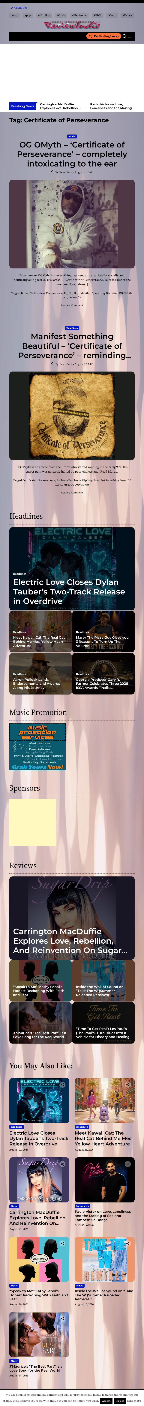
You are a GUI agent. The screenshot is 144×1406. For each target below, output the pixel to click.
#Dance (127, 15)
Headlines (72, 328)
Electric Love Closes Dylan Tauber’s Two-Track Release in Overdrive (69, 591)
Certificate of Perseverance (46, 293)
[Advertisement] (72, 74)
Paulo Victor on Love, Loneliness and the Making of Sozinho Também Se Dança (111, 110)
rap (65, 297)
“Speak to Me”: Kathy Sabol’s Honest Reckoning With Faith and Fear (38, 991)
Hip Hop (74, 293)
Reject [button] (120, 1400)
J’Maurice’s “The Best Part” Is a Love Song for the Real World (39, 1035)
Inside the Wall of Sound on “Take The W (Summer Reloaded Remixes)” (100, 991)
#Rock (61, 15)
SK (79, 297)
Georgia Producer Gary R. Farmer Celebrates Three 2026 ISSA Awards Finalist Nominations (102, 686)
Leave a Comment (72, 305)
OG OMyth (125, 293)
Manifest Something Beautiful (99, 293)
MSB (66, 484)
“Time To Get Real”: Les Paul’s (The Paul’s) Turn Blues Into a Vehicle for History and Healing (103, 1033)
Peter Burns (66, 172)
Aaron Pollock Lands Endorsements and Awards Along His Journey (36, 684)
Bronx (24, 293)
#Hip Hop (44, 15)
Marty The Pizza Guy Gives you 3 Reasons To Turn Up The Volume (102, 641)
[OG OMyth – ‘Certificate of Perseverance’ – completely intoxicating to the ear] (72, 224)
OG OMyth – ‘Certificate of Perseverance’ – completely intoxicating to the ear (72, 154)
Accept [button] (106, 1400)
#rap (14, 15)
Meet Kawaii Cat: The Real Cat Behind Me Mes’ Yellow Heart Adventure (39, 641)
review (72, 297)
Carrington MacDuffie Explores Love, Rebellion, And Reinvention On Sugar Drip (60, 110)
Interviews (82, 1206)
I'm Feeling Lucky (106, 36)
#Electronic (79, 15)
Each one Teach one (69, 480)
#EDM (97, 15)
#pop (28, 15)
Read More (134, 1401)
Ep (65, 293)
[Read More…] (78, 284)
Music (72, 136)
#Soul (112, 15)
